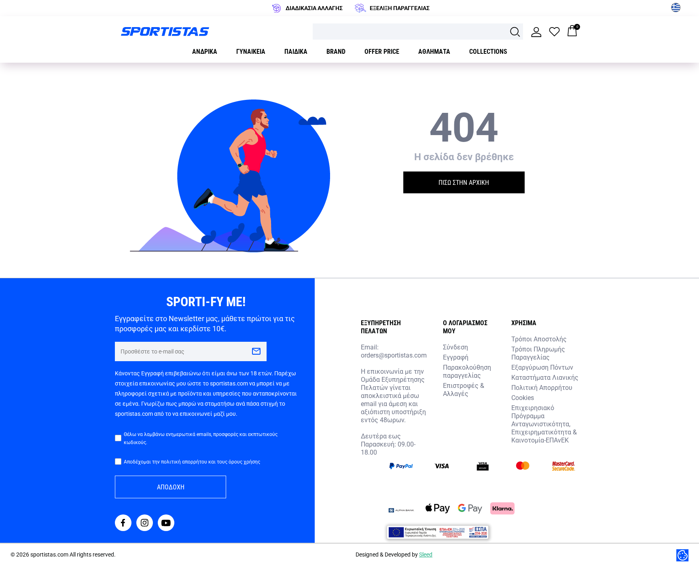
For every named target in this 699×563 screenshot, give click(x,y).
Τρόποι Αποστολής (539, 338)
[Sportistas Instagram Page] (144, 523)
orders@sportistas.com (394, 355)
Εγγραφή (455, 357)
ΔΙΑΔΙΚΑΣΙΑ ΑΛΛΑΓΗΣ (314, 8)
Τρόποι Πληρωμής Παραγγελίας (538, 353)
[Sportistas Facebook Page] (123, 523)
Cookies (522, 397)
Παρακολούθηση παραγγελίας (467, 371)
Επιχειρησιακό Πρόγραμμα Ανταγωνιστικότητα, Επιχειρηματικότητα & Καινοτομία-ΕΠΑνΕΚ (544, 423)
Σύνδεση (455, 347)
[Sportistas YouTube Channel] (166, 523)
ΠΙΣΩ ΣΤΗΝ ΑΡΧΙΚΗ (463, 182)
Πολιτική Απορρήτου (541, 387)
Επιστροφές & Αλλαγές (463, 389)
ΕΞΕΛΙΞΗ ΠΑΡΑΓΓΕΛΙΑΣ (400, 8)
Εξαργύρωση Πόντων (542, 367)
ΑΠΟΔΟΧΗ (170, 487)
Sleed (425, 554)
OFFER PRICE (381, 51)
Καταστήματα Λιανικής (544, 377)
